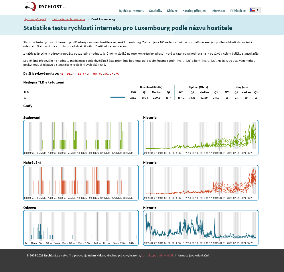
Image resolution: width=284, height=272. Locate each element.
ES (79, 73)
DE (69, 73)
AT (74, 73)
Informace (218, 10)
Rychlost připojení (35, 19)
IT (89, 73)
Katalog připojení (194, 10)
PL (100, 73)
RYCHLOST (52, 7)
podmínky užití (163, 255)
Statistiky (155, 10)
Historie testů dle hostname (68, 19)
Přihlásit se (238, 10)
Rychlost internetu (131, 10)
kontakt (146, 255)
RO (117, 73)
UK (111, 73)
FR (84, 73)
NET (62, 73)
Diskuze (172, 10)
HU (95, 73)
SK (106, 73)
